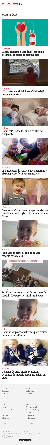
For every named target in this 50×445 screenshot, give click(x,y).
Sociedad (5, 391)
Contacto (29, 394)
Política (4, 388)
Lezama (4, 424)
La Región (30, 415)
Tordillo (5, 407)
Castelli (4, 421)
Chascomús (30, 404)
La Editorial (30, 391)
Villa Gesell (6, 418)
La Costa (5, 413)
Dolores (5, 404)
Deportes (5, 396)
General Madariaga (33, 410)
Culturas (5, 394)
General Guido (7, 410)
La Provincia (30, 418)
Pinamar (5, 415)
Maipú (28, 413)
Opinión (29, 388)
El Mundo (29, 424)
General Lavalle (32, 407)
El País (28, 421)
